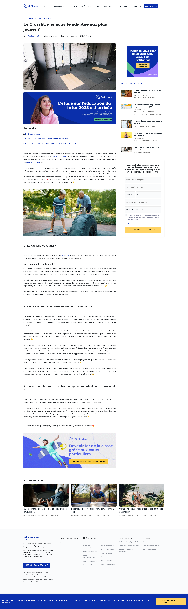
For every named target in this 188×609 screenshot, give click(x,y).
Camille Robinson (142, 150)
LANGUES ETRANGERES (146, 112)
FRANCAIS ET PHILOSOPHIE (147, 140)
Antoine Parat (31, 515)
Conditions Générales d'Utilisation (136, 224)
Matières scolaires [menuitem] (103, 6)
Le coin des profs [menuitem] (122, 6)
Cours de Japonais (108, 557)
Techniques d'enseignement (129, 545)
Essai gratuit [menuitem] (151, 6)
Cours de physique (90, 561)
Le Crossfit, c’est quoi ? (35, 134)
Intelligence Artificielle (148, 97)
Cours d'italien (106, 553)
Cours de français (107, 549)
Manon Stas (140, 109)
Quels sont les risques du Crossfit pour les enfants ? (47, 139)
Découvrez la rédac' (150, 549)
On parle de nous (149, 542)
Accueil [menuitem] (47, 6)
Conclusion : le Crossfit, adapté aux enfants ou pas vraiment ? (51, 143)
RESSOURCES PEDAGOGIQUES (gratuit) (148, 114)
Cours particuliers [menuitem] (61, 6)
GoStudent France (143, 95)
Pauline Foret (33, 36)
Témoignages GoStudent (152, 545)
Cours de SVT (88, 565)
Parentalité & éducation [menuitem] (82, 6)
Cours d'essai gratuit (37, 565)
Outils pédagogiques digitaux (129, 542)
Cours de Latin (106, 560)
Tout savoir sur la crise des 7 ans (146, 147)
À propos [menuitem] (137, 6)
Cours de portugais (108, 564)
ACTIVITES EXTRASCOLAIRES (37, 19)
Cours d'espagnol (107, 545)
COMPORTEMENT (144, 152)
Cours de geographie (90, 551)
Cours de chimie (89, 542)
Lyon (61, 542)
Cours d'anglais (106, 542)
